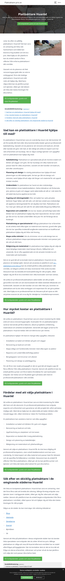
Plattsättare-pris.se (13, 2)
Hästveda (9, 517)
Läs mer (49, 574)
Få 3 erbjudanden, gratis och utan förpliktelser (32, 24)
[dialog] (32, 574)
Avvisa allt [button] (39, 577)
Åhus (8, 513)
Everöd (9, 525)
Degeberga (10, 521)
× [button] (63, 569)
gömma (26, 109)
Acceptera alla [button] (27, 577)
